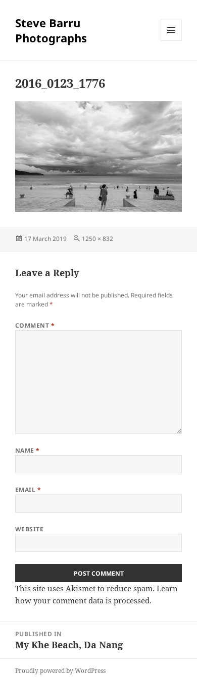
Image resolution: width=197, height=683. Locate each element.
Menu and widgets (171, 40)
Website (29, 529)
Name (27, 450)
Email (28, 489)
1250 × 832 (97, 238)
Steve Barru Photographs (51, 30)
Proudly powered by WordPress (60, 670)
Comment (35, 325)
